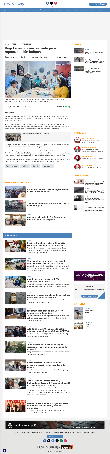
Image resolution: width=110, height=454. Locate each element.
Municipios (25, 166)
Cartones (48, 10)
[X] (51, 3)
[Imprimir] (30, 106)
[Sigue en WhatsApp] (66, 106)
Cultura (61, 10)
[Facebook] (47, 3)
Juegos (101, 10)
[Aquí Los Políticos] (77, 140)
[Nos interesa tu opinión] (55, 425)
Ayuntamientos (47, 166)
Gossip (55, 10)
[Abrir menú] (4, 10)
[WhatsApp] (14, 106)
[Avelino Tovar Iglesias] (77, 149)
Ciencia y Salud (78, 10)
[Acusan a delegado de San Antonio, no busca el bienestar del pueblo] (15, 220)
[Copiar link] (26, 106)
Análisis (41, 10)
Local (10, 10)
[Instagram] (55, 3)
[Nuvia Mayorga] (77, 158)
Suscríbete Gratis (89, 296)
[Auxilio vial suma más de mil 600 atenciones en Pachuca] (15, 283)
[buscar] (105, 10)
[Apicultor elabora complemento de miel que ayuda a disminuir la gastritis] (15, 298)
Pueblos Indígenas (12, 166)
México (22, 10)
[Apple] (57, 440)
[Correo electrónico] (22, 106)
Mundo (28, 10)
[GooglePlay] (61, 440)
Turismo (87, 10)
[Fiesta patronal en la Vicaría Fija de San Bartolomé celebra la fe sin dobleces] (15, 248)
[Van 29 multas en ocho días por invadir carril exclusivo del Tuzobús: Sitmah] (15, 266)
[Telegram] (18, 106)
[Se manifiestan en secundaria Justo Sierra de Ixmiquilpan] (15, 206)
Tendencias (68, 10)
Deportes (94, 10)
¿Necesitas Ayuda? (55, 436)
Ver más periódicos (98, 4)
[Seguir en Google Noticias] (69, 106)
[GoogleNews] (52, 440)
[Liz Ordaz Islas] (77, 167)
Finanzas (34, 10)
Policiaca (16, 10)
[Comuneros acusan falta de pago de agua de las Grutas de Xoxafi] (15, 192)
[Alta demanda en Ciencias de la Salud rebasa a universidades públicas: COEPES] (15, 332)
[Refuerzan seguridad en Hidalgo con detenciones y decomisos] (15, 316)
